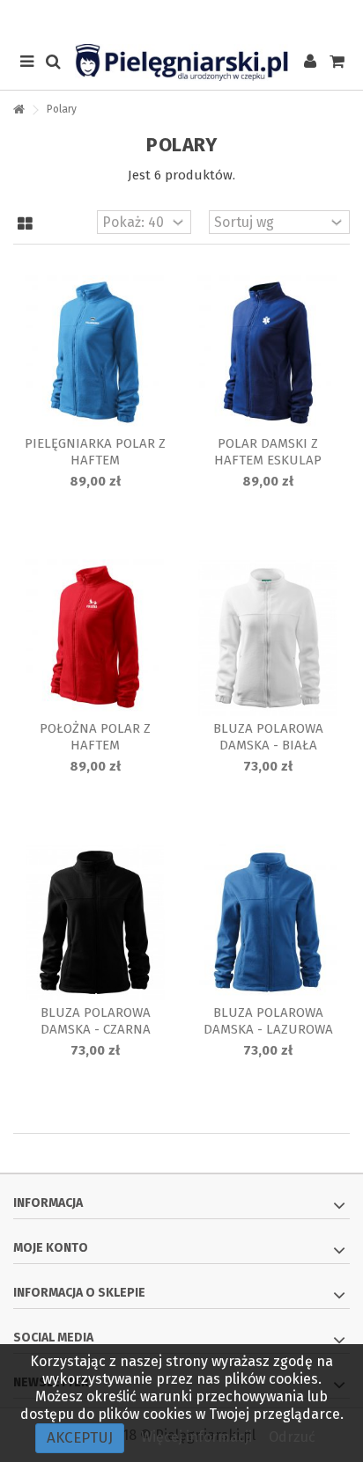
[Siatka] (25, 224)
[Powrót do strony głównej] (18, 110)
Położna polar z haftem (95, 736)
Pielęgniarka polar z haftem (95, 451)
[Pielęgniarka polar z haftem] (95, 353)
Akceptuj (80, 1438)
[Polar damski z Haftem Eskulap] (268, 353)
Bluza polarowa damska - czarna (96, 1021)
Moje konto (50, 1247)
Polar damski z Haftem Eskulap (268, 451)
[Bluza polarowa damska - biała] (268, 637)
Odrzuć (292, 1437)
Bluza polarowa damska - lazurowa (268, 1021)
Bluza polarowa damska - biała (268, 736)
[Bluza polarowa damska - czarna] (95, 922)
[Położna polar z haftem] (95, 637)
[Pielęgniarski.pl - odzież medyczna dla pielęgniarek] (181, 62)
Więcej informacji (198, 1437)
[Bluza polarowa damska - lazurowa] (268, 922)
